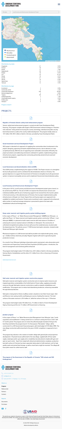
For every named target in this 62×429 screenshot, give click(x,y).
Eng (34, 9)
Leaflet (47, 61)
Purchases (4, 404)
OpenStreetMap (52, 61)
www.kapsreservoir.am (9, 259)
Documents (4, 401)
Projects (4, 386)
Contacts (4, 394)
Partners (4, 391)
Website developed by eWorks (31, 425)
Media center (5, 389)
